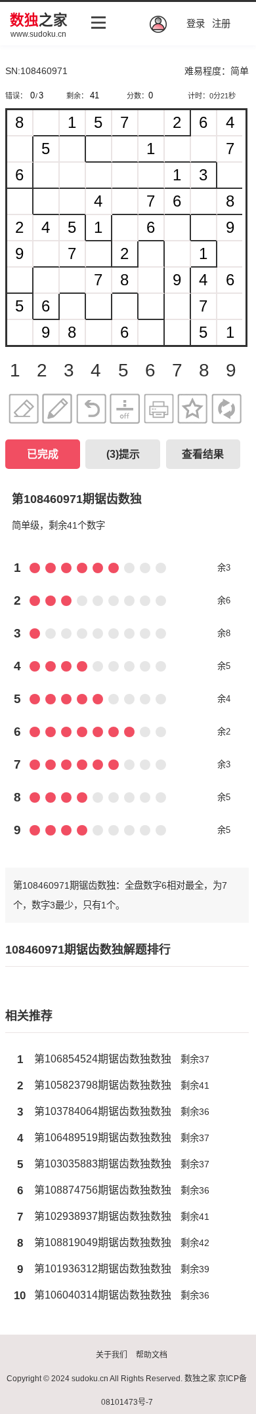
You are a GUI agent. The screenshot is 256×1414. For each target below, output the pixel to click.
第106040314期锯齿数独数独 (102, 1295)
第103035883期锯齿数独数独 (102, 1163)
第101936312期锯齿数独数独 (102, 1268)
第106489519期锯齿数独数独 (102, 1137)
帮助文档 (151, 1355)
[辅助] (125, 410)
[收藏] (192, 410)
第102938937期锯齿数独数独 (102, 1216)
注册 (221, 23)
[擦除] (24, 410)
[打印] (159, 410)
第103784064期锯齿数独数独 (102, 1111)
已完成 (42, 454)
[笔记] (57, 410)
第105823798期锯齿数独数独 (102, 1085)
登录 (195, 23)
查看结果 (203, 454)
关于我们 (111, 1355)
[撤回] (91, 410)
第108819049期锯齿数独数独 (102, 1242)
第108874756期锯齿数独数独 (102, 1190)
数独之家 (200, 1378)
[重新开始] (226, 410)
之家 (39, 20)
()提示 (123, 454)
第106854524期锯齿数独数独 (102, 1058)
